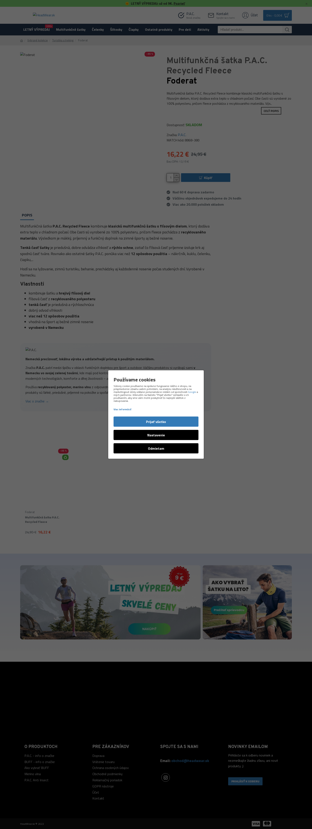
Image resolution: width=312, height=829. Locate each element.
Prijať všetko (156, 421)
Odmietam (156, 448)
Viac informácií (122, 409)
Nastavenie (156, 435)
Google (192, 392)
